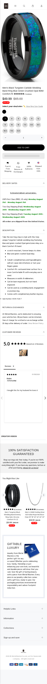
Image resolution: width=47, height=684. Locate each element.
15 (18, 124)
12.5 (18, 131)
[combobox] (19, 5)
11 (31, 118)
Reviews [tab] (8, 366)
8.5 (31, 124)
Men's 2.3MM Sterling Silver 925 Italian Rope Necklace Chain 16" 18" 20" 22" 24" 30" (35, 515)
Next (45, 396)
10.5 (5, 131)
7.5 (25, 124)
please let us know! (30, 468)
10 (25, 118)
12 (38, 118)
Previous (2, 396)
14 (12, 124)
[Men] (20, 353)
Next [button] (44, 46)
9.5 (38, 124)
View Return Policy (35, 323)
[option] (23, 46)
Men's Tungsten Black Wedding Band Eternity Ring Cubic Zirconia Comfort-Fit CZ (12, 516)
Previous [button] (2, 46)
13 (5, 124)
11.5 (11, 131)
